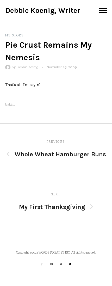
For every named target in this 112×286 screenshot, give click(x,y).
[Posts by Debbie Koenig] (8, 67)
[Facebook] (42, 264)
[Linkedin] (60, 264)
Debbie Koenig (27, 67)
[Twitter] (70, 264)
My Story (14, 35)
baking (10, 104)
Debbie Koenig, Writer (42, 10)
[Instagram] (51, 264)
